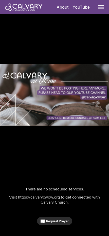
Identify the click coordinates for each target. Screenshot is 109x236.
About (63, 7)
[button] (101, 7)
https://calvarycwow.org (39, 197)
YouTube (82, 7)
